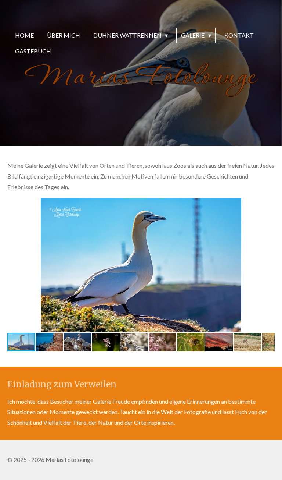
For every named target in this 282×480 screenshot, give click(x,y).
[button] (268, 205)
